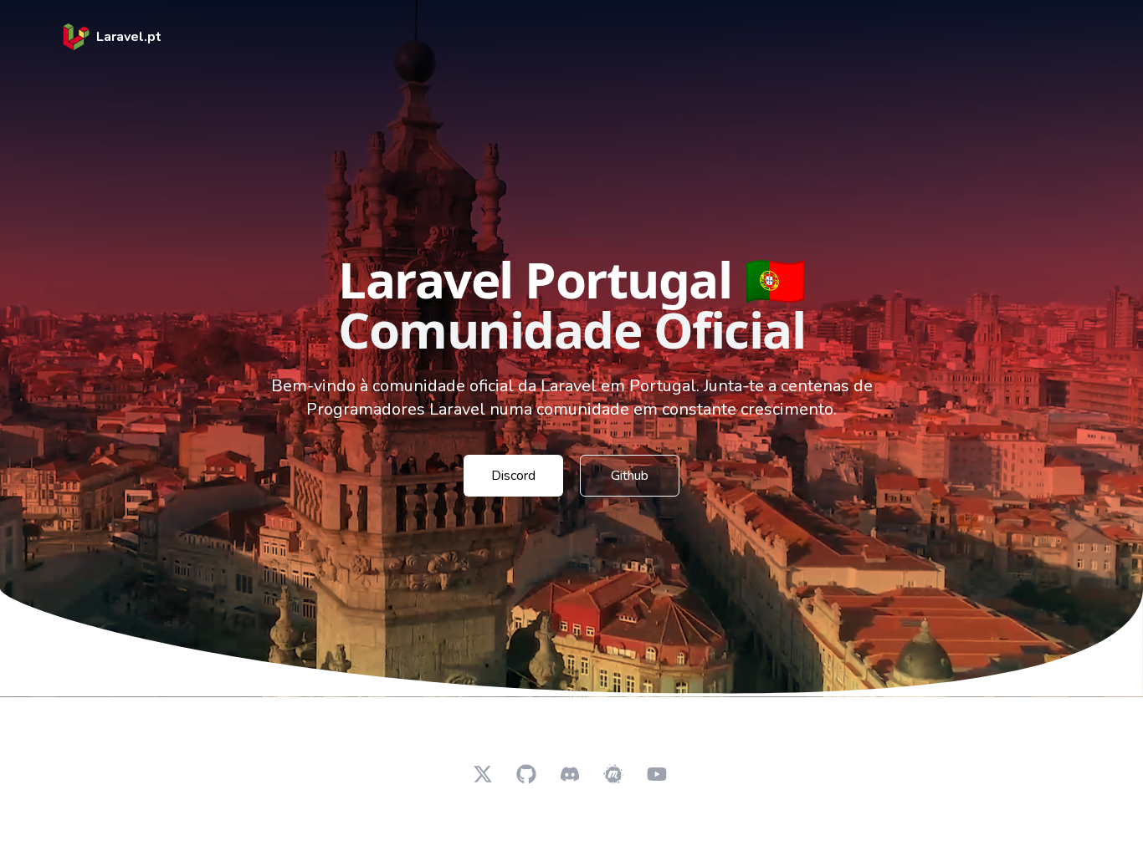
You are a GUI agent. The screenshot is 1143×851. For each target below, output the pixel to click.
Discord (513, 475)
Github (629, 475)
